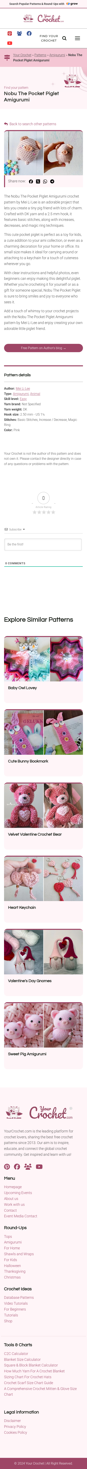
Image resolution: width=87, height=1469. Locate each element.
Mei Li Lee (23, 388)
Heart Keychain (22, 908)
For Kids (10, 1260)
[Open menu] (77, 38)
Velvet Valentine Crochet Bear (35, 834)
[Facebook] (29, 33)
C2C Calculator (16, 1353)
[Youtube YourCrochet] (39, 1166)
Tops (8, 1236)
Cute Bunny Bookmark (28, 761)
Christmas (12, 1277)
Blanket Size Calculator (22, 1359)
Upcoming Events (18, 1193)
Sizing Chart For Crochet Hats (27, 1377)
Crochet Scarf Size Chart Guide (28, 1383)
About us (11, 1198)
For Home (12, 1248)
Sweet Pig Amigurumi (27, 1054)
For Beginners (15, 1309)
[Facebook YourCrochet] (17, 1166)
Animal (35, 394)
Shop (8, 1321)
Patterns (40, 55)
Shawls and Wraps (19, 1254)
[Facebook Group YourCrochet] (28, 1166)
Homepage (13, 1187)
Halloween (12, 1266)
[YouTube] (10, 43)
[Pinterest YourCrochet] (7, 1166)
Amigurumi (57, 55)
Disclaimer (12, 1421)
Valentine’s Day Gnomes (30, 981)
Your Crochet (22, 55)
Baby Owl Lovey (22, 688)
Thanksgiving (14, 1271)
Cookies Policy (15, 1432)
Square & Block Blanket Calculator (31, 1365)
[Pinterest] (10, 33)
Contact (10, 1210)
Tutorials (11, 1315)
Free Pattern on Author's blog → (43, 348)
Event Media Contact (20, 1216)
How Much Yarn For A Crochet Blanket (34, 1371)
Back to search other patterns (32, 124)
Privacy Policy (15, 1426)
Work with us (14, 1204)
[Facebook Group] (19, 33)
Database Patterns (19, 1297)
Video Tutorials (16, 1303)
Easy (23, 399)
